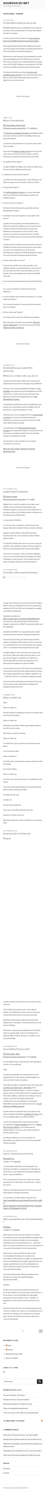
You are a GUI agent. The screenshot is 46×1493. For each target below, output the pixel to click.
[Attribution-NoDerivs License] (12, 128)
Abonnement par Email (14, 1354)
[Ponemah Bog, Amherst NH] (14, 125)
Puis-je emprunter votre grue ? (14, 1395)
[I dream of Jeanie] (10, 497)
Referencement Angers (12, 1444)
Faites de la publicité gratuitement (15, 1408)
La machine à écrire (14, 1421)
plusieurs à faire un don (22, 151)
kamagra (6, 1439)
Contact (6, 1473)
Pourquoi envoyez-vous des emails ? (16, 1400)
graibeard (33, 1057)
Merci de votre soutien (11, 449)
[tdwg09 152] (8, 1159)
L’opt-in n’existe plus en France (18, 1153)
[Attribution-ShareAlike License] (12, 1057)
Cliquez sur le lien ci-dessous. (13, 328)
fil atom (10, 1350)
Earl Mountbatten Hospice (15, 192)
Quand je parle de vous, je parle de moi (27, 1439)
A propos (6, 1469)
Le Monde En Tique (31, 1114)
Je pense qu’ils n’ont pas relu (17, 833)
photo (23, 128)
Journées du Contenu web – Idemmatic (17, 1088)
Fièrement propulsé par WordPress (15, 1488)
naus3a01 (16, 1230)
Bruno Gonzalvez (21, 1125)
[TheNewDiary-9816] (11, 1054)
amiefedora (33, 128)
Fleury (5, 1435)
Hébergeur (7, 1451)
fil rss (9, 1346)
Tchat (5, 1455)
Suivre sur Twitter (12, 1358)
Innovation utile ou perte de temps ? (21, 572)
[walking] (6, 1227)
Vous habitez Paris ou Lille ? (16, 1049)
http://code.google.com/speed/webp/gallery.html (21, 619)
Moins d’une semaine (13, 120)
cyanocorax (17, 1161)
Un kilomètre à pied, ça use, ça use (19, 23)
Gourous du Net (16, 3)
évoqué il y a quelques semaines (17, 133)
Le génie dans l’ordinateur (15, 491)
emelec (32, 499)
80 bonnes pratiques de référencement (17, 1404)
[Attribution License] (12, 499)
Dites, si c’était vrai (12, 697)
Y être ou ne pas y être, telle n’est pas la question (21, 1413)
